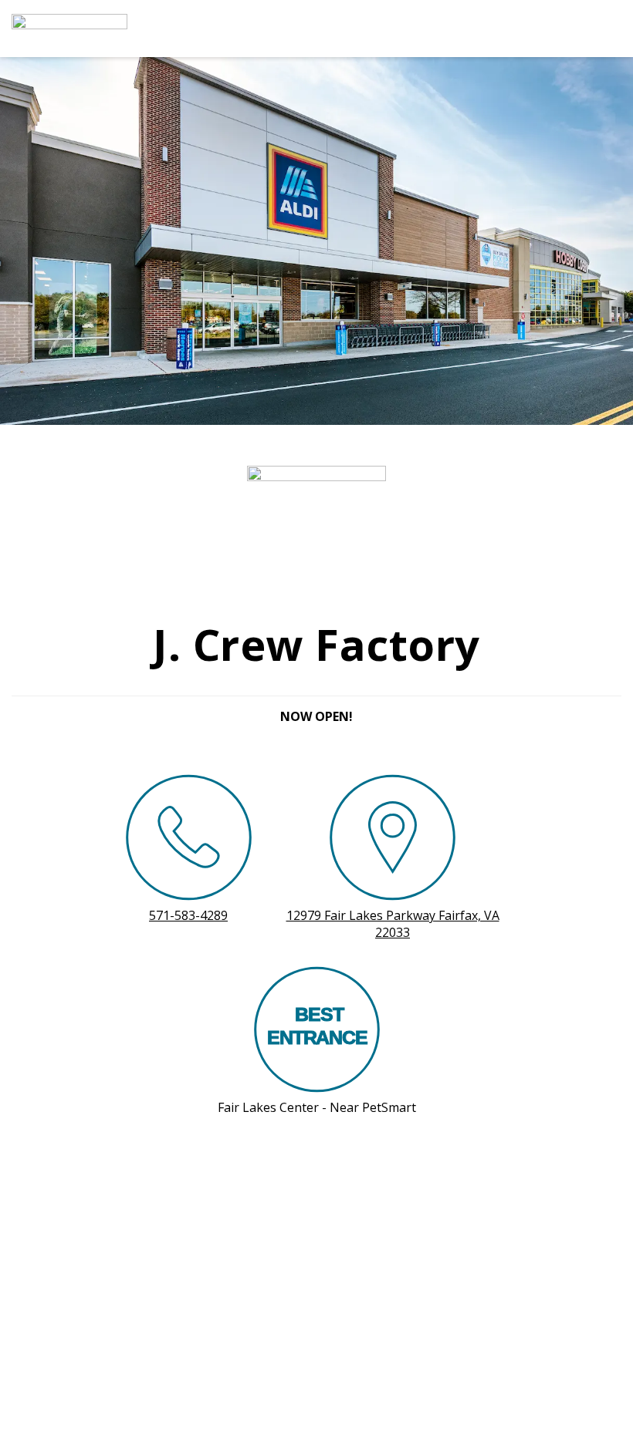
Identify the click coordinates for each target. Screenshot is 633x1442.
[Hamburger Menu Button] (594, 28)
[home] (278, 28)
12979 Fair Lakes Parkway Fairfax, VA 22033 (392, 924)
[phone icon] (188, 840)
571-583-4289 (188, 915)
